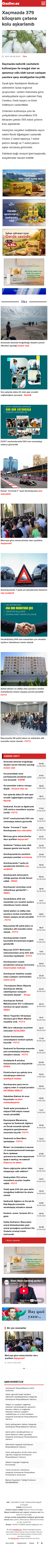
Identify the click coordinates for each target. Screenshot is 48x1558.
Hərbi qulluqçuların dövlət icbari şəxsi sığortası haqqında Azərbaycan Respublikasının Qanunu (21, 1454)
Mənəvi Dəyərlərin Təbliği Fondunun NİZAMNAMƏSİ (20, 1481)
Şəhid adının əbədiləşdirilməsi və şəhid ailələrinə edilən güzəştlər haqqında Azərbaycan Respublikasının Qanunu (21, 1435)
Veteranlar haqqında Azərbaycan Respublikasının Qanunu (19, 1446)
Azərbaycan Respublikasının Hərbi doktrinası (19, 1389)
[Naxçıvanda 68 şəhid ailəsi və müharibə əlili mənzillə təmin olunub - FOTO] (24, 718)
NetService (15, 1538)
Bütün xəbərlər (13, 1241)
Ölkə (25, 56)
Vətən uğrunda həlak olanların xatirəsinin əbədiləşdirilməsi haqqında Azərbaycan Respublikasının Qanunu (21, 1397)
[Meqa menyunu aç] (43, 3)
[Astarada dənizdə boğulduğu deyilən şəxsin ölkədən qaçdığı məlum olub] (24, 323)
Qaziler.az (17, 1530)
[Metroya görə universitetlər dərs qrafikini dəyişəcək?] (24, 521)
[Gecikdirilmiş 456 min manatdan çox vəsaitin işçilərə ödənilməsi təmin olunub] (24, 620)
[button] (40, 1351)
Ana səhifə (10, 1543)
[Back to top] (40, 1550)
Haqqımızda (21, 1543)
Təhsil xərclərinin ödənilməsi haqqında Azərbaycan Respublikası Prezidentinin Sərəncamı (20, 1472)
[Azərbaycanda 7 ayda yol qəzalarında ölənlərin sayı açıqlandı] (24, 570)
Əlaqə (31, 1543)
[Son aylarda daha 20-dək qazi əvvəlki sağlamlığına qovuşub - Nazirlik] (24, 372)
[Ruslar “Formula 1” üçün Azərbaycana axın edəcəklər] (24, 471)
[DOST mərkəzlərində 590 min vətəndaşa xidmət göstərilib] (24, 422)
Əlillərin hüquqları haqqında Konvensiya (17, 1463)
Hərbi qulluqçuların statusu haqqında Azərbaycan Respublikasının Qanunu (20, 1425)
